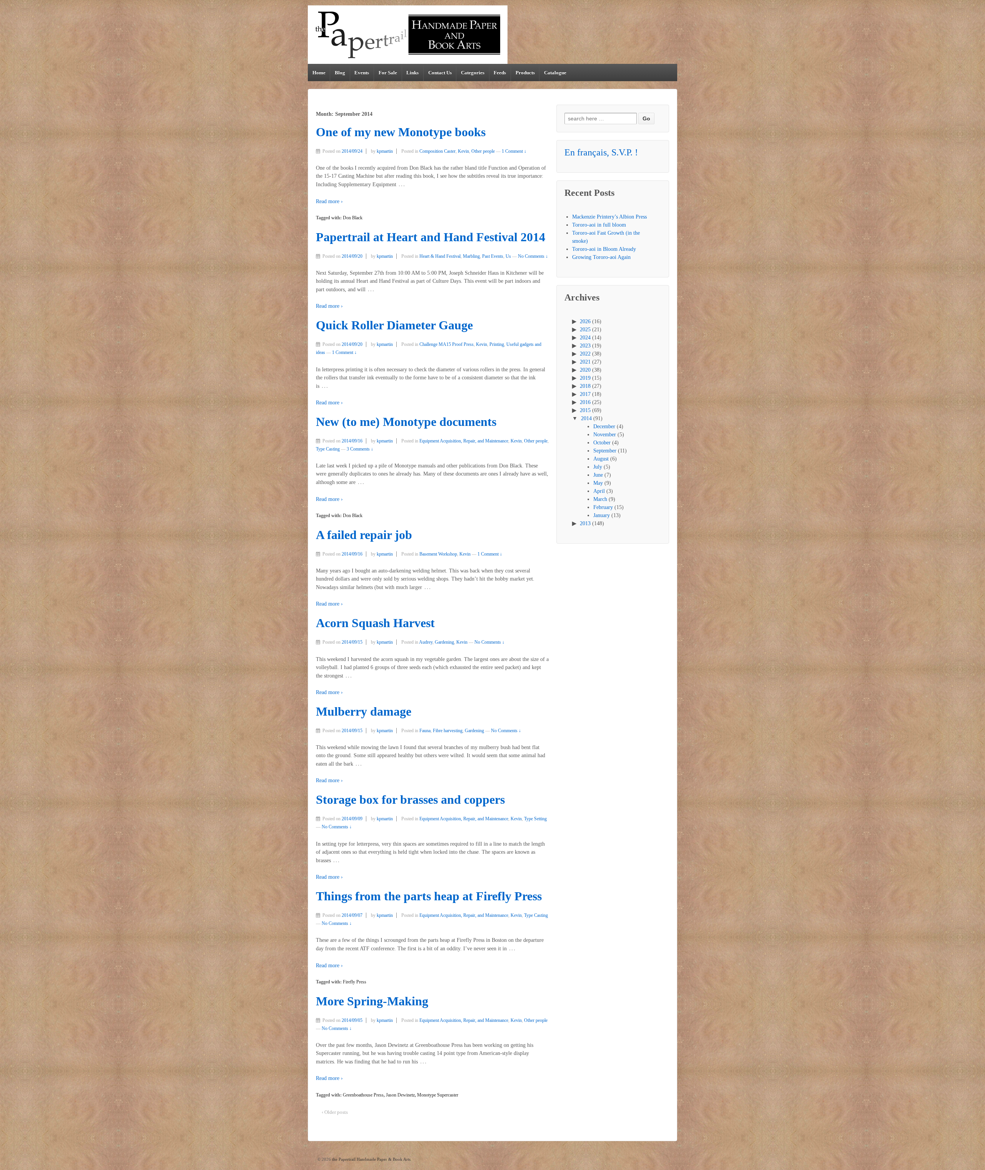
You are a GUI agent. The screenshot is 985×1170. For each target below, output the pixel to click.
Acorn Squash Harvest (375, 623)
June (598, 475)
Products (525, 72)
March (600, 499)
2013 (585, 523)
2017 (585, 394)
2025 (585, 329)
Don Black (352, 217)
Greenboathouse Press (363, 1095)
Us (508, 256)
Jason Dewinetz (400, 1095)
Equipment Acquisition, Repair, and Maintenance (463, 441)
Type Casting (328, 449)
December (604, 426)
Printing (496, 344)
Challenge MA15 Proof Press (446, 344)
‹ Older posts (335, 1112)
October (602, 443)
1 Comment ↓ (514, 151)
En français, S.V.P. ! (601, 152)
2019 (585, 378)
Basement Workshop (438, 554)
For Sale (388, 72)
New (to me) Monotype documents (406, 422)
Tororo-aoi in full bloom (599, 225)
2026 (585, 321)
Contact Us (440, 72)
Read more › (329, 201)
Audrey (425, 642)
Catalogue (555, 72)
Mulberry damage (363, 711)
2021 (585, 362)
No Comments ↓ (533, 256)
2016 (585, 402)
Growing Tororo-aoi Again (601, 257)
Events (361, 72)
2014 (586, 418)
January (601, 515)
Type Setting (535, 818)
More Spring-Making (372, 1001)
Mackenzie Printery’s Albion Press (609, 217)
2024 (585, 337)
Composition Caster (437, 151)
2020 (585, 370)
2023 (585, 346)
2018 (585, 386)
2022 (585, 354)
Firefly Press (354, 982)
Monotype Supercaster (437, 1095)
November (604, 434)
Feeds (500, 72)
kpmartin (385, 151)
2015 (585, 410)
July (597, 467)
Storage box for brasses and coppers (410, 799)
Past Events (492, 256)
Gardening (444, 642)
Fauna (425, 730)
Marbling (471, 256)
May (598, 483)
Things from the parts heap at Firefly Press (429, 896)
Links (412, 72)
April (599, 491)
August (601, 459)
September (604, 451)
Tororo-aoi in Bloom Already (604, 249)
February (603, 507)
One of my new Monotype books (401, 132)
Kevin (463, 151)
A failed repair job (364, 535)
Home (319, 72)
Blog (340, 72)
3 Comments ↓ (360, 449)
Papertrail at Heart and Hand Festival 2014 (430, 237)
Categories (472, 72)
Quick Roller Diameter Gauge (394, 325)
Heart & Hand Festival (440, 256)
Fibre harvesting (447, 730)
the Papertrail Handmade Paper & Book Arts (371, 1159)
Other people (483, 151)
